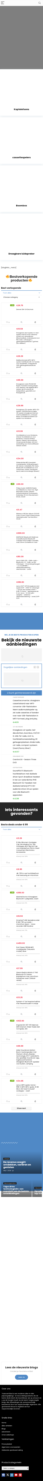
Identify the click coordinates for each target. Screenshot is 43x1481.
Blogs (4, 1429)
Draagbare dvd (18, 756)
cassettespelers (18, 697)
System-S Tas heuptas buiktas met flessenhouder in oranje (28, 1002)
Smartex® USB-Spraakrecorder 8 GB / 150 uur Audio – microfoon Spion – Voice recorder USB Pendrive (28, 923)
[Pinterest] (20, 1475)
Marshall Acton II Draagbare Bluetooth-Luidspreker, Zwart (27, 898)
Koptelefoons (17, 767)
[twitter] (7, 1475)
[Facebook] (3, 1475)
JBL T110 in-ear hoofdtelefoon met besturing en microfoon (27, 874)
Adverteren (6, 1432)
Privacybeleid (7, 1444)
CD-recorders (18, 727)
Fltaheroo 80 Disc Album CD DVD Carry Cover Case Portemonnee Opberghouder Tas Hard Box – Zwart (28, 516)
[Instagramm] (12, 1475)
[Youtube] (16, 1475)
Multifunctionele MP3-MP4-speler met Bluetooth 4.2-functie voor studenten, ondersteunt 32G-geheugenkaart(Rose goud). (27, 363)
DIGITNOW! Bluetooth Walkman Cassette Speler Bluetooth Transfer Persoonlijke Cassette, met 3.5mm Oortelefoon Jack (27, 539)
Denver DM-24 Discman (24, 309)
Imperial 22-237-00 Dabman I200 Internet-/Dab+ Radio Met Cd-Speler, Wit (28, 1027)
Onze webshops (8, 1435)
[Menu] (2, 3)
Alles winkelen (7, 1426)
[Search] (39, 3)
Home (4, 1423)
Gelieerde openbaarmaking (12, 1450)
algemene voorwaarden (11, 1447)
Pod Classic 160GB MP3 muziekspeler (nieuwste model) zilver (25, 949)
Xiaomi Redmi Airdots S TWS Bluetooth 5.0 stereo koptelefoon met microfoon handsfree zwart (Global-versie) (27, 976)
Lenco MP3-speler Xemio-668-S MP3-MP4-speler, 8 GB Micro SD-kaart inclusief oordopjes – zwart (27, 1088)
